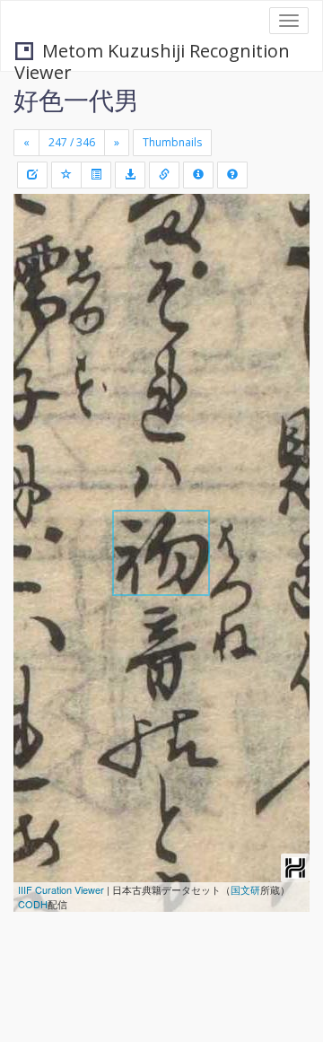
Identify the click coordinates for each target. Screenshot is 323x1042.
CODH (33, 904)
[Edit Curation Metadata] (32, 175)
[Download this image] (130, 175)
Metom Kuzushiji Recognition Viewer (152, 52)
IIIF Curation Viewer (61, 889)
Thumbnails (172, 142)
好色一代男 (76, 100)
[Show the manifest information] (198, 175)
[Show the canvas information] (164, 175)
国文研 (245, 889)
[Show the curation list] (96, 175)
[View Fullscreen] (37, 284)
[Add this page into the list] (66, 175)
